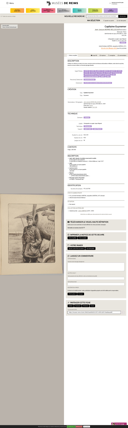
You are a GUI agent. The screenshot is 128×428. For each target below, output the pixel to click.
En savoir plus (114, 4)
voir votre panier (122, 20)
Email (92, 306)
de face (86, 73)
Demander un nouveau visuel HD (75, 227)
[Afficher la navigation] (7, 3)
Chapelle (79, 10)
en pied (119, 71)
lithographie (88, 126)
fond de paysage (117, 73)
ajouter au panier (109, 20)
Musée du (64, 10)
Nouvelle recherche (74, 16)
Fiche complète (82, 238)
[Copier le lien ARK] (122, 312)
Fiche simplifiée (72, 238)
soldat (92, 71)
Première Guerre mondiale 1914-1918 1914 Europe (98, 83)
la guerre (113, 71)
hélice (108, 76)
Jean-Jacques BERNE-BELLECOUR (92, 102)
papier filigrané (97, 129)
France (91, 105)
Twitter (71, 306)
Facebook (77, 306)
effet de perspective (90, 74)
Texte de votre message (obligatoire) (76, 261)
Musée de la (48, 10)
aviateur (99, 71)
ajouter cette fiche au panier (76, 248)
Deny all (79, 426)
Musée (33, 10)
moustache (107, 74)
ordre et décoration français (91, 76)
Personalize (86, 426)
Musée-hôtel (95, 10)
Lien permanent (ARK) (72, 309)
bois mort (99, 74)
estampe (123, 42)
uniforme (105, 71)
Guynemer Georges (89, 79)
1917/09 (94, 107)
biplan (102, 76)
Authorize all (71, 426)
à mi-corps (100, 73)
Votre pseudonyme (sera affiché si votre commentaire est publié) (82, 276)
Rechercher (123, 16)
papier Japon (88, 129)
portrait (86, 71)
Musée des (17, 10)
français (108, 73)
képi (114, 74)
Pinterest (85, 306)
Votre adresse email (72, 282)
